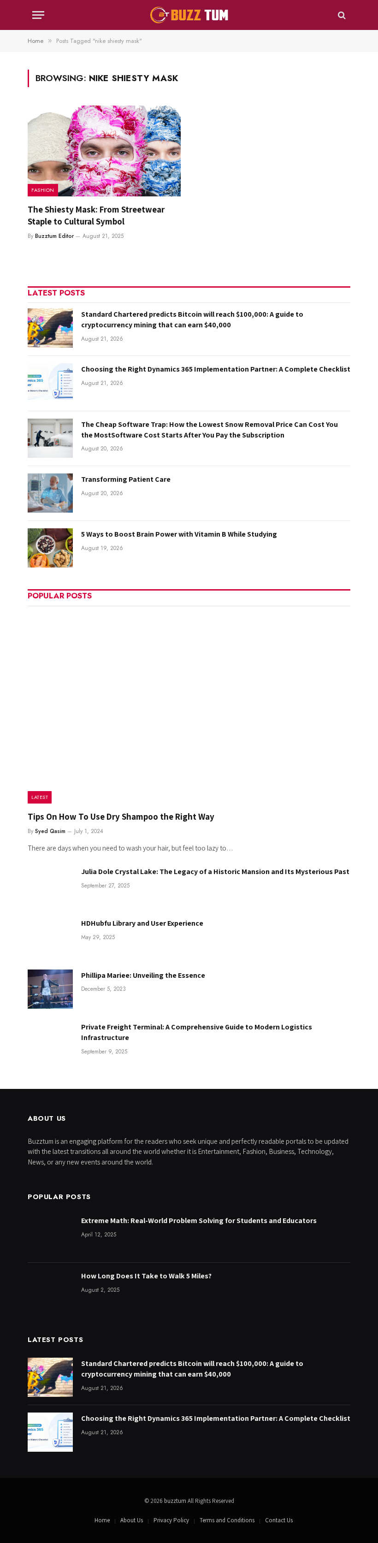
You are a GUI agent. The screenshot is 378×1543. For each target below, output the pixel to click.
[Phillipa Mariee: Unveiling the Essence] (50, 989)
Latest (39, 797)
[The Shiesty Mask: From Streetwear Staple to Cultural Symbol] (104, 151)
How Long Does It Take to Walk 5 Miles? (146, 1276)
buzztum (176, 1501)
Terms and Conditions (227, 1520)
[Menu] (38, 15)
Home (102, 1520)
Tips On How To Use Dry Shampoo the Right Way (121, 816)
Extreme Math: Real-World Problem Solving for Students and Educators (199, 1220)
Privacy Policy (171, 1520)
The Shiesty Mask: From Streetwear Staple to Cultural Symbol (96, 215)
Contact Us (279, 1520)
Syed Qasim (50, 831)
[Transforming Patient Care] (50, 493)
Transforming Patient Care (126, 479)
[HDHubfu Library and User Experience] (50, 937)
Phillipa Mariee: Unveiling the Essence (143, 975)
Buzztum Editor (54, 236)
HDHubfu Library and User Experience (142, 923)
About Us (131, 1520)
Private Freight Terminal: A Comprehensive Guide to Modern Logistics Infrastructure (196, 1032)
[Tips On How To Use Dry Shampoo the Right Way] (189, 708)
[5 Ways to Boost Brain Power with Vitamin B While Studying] (50, 548)
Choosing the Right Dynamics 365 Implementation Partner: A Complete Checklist (215, 369)
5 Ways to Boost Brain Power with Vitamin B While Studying (179, 534)
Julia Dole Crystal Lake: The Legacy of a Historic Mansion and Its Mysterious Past (215, 871)
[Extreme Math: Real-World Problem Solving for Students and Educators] (50, 1234)
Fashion (42, 190)
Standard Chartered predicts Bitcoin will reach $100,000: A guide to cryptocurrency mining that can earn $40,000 (192, 319)
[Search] (341, 15)
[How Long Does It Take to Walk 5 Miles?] (50, 1289)
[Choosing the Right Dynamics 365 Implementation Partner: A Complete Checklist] (50, 382)
